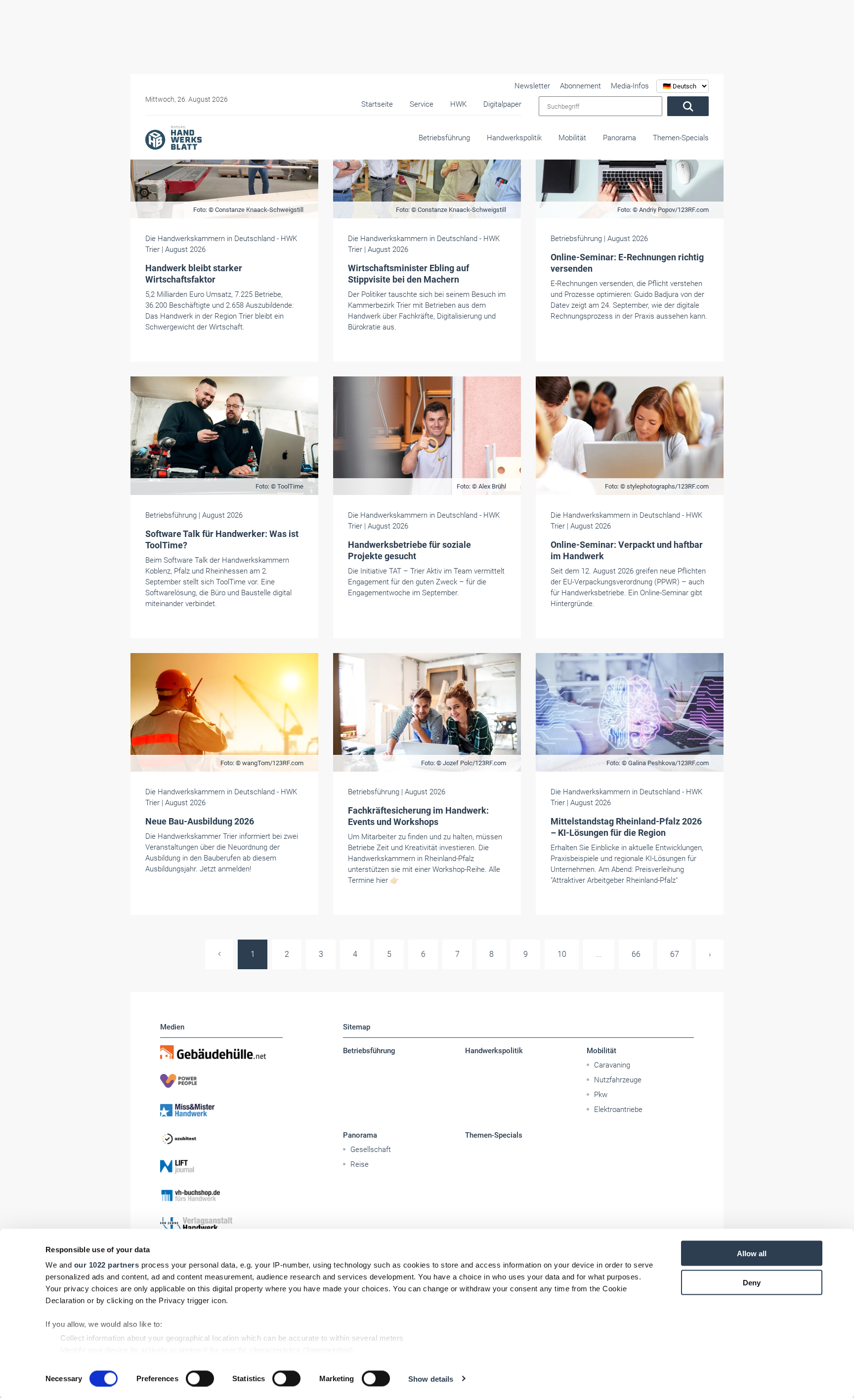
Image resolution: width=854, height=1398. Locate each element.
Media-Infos (630, 86)
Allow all (752, 1253)
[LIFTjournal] (221, 1167)
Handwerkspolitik (514, 137)
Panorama (619, 137)
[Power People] (221, 1081)
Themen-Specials (681, 137)
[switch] (200, 1378)
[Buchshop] (221, 1195)
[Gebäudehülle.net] (221, 1052)
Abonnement (580, 86)
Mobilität (572, 137)
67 (674, 954)
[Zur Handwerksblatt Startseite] (173, 137)
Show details (430, 1378)
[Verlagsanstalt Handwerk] (221, 1224)
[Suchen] (688, 106)
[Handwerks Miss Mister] (221, 1109)
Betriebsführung (444, 137)
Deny (752, 1282)
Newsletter (532, 86)
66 (636, 954)
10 (561, 954)
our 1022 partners (106, 1265)
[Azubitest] (221, 1138)
